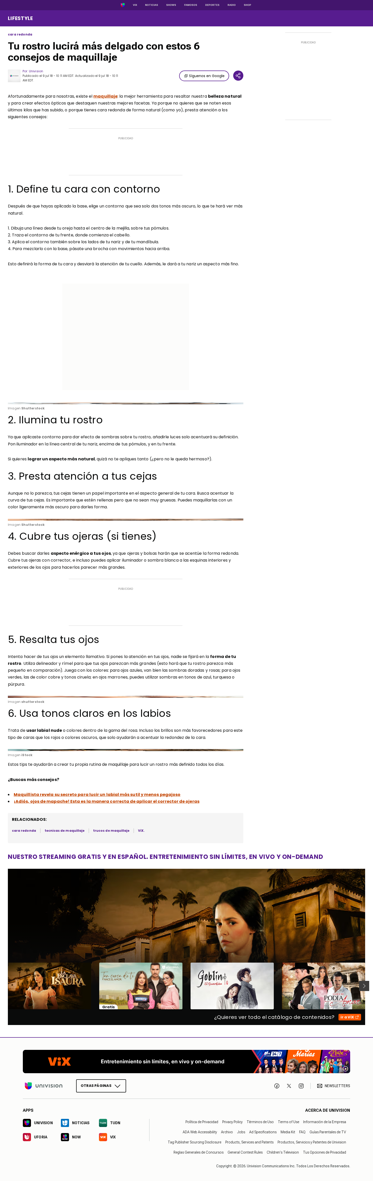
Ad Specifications (263, 1132)
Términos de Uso (260, 1122)
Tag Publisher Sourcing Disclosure (194, 1142)
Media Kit (288, 1132)
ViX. (141, 830)
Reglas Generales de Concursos (199, 1152)
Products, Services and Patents (249, 1142)
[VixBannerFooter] (186, 1061)
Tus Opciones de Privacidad (324, 1152)
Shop (247, 5)
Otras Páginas (96, 1085)
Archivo (227, 1132)
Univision (36, 71)
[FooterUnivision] (43, 1085)
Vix (135, 5)
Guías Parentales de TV (328, 1132)
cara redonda (20, 34)
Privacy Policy (232, 1122)
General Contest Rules (245, 1152)
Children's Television (283, 1152)
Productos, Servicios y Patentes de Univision (312, 1142)
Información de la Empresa (324, 1122)
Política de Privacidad (201, 1122)
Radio (232, 5)
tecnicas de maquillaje (64, 830)
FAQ (302, 1132)
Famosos (190, 5)
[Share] (238, 76)
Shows (171, 5)
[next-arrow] (364, 986)
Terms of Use (288, 1122)
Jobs (241, 1132)
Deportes (212, 5)
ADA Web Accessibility (200, 1132)
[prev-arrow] (5, 986)
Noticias (151, 5)
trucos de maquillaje (111, 830)
